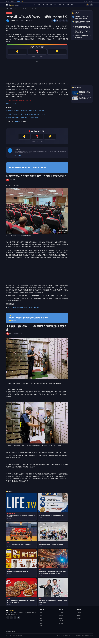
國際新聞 (61, 615)
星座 (72, 4)
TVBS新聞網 (16, 121)
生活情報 (15, 8)
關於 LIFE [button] (79, 609)
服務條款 (13, 631)
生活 (43, 4)
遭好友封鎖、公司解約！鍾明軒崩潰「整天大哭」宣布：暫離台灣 (25, 110)
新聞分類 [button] (42, 609)
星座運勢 (61, 618)
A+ (57, 20)
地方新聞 (61, 612)
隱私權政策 (8, 631)
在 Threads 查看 (11, 104)
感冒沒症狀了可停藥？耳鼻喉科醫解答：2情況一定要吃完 (23, 117)
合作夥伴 (79, 612)
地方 (64, 4)
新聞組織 (61, 623)
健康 (47, 4)
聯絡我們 (91, 1)
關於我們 (85, 1)
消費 (55, 4)
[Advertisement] (37, 72)
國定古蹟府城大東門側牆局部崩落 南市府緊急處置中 (23, 307)
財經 (51, 4)
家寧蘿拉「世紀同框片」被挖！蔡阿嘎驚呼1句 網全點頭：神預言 (25, 114)
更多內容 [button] (61, 609)
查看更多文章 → (17, 155)
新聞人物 (61, 620)
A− (52, 20)
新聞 (39, 4)
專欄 (60, 4)
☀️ (88, 5)
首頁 (34, 4)
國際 (68, 4)
